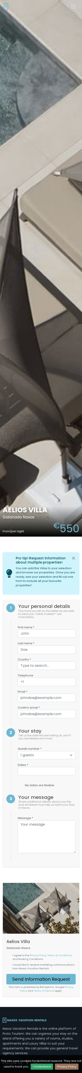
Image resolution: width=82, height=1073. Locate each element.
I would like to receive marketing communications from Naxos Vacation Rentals (43, 966)
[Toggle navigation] (73, 6)
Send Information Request (41, 979)
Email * (22, 692)
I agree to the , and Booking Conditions (42, 957)
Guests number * (30, 749)
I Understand (42, 1066)
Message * (25, 818)
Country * (24, 659)
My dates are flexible (39, 785)
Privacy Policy (66, 1066)
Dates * (23, 765)
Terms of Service (44, 990)
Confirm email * (29, 707)
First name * (26, 627)
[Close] (74, 558)
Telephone (25, 675)
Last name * (26, 643)
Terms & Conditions (59, 955)
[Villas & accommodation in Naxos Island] (6, 6)
